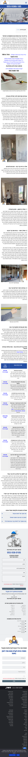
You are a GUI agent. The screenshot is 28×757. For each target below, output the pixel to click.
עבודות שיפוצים (24, 699)
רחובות (12, 613)
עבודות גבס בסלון (10, 717)
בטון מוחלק (25, 739)
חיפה (24, 613)
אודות (26, 733)
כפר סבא (23, 610)
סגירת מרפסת (10, 719)
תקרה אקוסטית (24, 744)
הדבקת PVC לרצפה (21, 621)
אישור (18, 755)
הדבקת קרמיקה (10, 694)
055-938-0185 (14, 552)
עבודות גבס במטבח (10, 716)
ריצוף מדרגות (11, 704)
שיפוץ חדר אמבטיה (24, 697)
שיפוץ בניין (11, 724)
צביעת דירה (25, 705)
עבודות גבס (15, 23)
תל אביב (23, 608)
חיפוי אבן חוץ (22, 623)
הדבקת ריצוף (11, 696)
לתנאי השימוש (9, 584)
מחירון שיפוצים (24, 736)
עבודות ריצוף (11, 693)
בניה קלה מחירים (24, 704)
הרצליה (23, 611)
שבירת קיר (25, 742)
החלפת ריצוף (11, 697)
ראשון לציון (23, 607)
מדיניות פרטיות (12, 755)
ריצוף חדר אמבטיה (10, 702)
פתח (18, 29)
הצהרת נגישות (24, 747)
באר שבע (12, 614)
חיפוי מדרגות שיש (21, 626)
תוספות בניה (11, 721)
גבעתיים (23, 605)
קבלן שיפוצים (25, 691)
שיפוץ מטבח (11, 710)
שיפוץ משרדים (24, 694)
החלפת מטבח (10, 711)
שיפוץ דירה (25, 693)
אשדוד (12, 610)
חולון (24, 614)
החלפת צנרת (25, 701)
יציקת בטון (11, 705)
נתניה (12, 608)
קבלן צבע (11, 725)
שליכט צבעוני (11, 722)
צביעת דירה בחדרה (21, 631)
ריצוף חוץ (11, 699)
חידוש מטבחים (10, 713)
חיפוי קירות (25, 741)
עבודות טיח (25, 702)
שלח (14, 588)
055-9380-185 (14, 6)
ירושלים (12, 605)
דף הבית (19, 23)
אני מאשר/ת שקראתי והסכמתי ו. (13, 584)
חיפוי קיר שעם (22, 628)
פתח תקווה (11, 611)
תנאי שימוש (25, 745)
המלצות (25, 734)
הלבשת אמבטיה (24, 707)
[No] (26, 753)
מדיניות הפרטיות (6, 678)
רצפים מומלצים (10, 691)
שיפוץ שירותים (24, 696)
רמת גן (12, 607)
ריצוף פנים (11, 701)
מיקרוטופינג (25, 737)
